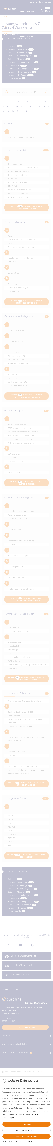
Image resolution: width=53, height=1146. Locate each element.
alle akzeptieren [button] (26, 1124)
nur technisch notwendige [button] (26, 1130)
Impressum (6, 1141)
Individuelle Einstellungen (26, 1136)
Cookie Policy (30, 1141)
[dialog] (26, 1111)
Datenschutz (17, 1141)
